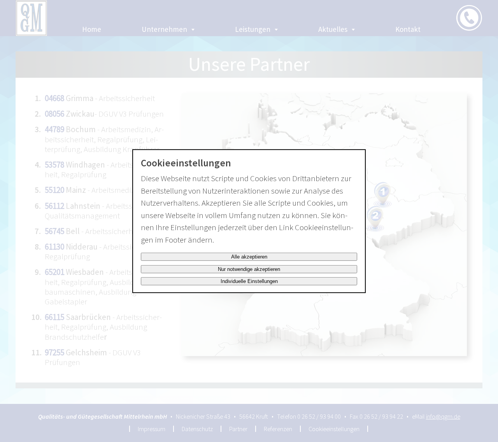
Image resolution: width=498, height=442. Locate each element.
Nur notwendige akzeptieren (249, 269)
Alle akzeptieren (249, 257)
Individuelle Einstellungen (249, 281)
